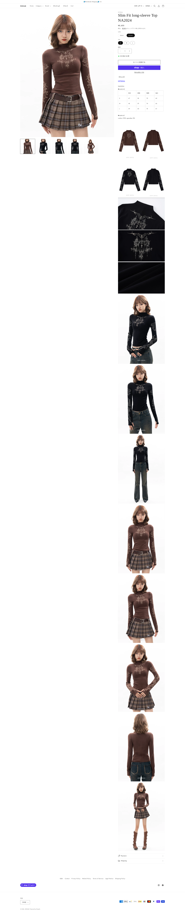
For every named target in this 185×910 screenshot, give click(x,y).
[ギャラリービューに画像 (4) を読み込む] (75, 146)
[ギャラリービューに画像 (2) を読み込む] (43, 146)
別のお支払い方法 (139, 72)
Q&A (61, 879)
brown (131, 35)
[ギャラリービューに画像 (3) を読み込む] (59, 146)
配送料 (124, 28)
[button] (39, 6)
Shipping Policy (120, 879)
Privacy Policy (75, 879)
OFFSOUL (121, 81)
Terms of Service (98, 879)
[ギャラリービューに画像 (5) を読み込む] (91, 146)
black (122, 35)
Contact (67, 879)
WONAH (27, 909)
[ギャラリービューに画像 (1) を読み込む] (27, 146)
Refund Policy (86, 879)
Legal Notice (109, 879)
